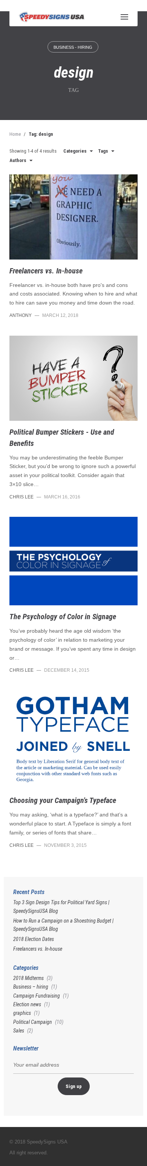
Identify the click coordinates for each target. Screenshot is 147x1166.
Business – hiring (30, 987)
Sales (18, 1031)
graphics (22, 1013)
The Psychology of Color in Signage (62, 616)
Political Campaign (32, 1022)
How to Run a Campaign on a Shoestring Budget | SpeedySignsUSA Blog (63, 925)
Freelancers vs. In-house (46, 270)
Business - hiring (73, 47)
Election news (27, 1004)
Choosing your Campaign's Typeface (62, 800)
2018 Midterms (28, 978)
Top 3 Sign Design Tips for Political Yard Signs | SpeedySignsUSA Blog (61, 906)
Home (15, 134)
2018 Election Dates (33, 939)
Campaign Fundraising (36, 996)
